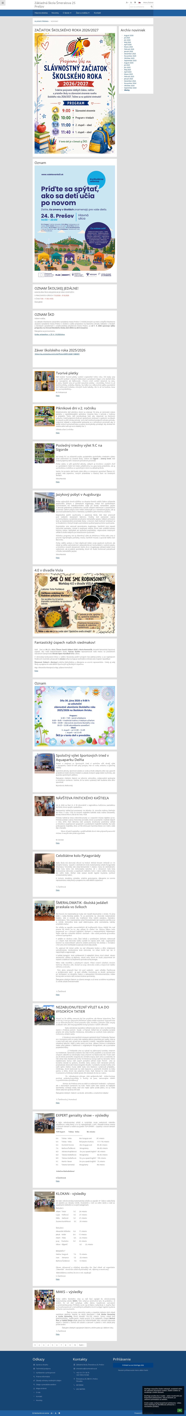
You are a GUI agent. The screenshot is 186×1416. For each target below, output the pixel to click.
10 (75, 1345)
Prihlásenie (148, 2)
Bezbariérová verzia (41, 1413)
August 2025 (128, 63)
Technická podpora (43, 1368)
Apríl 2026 (127, 44)
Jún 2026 (127, 40)
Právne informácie (43, 1376)
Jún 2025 (127, 67)
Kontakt (39, 1396)
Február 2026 (129, 49)
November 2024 (130, 83)
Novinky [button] (55, 13)
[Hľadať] (151, 6)
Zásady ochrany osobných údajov (48, 1380)
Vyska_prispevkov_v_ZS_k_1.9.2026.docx (50, 334)
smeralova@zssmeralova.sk (86, 1368)
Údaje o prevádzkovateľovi (46, 1384)
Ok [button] (180, 1410)
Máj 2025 (127, 69)
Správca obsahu (42, 1364)
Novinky (54, 21)
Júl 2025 (127, 65)
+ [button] (127, 2)
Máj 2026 (127, 42)
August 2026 (128, 35)
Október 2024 (129, 85)
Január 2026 (128, 51)
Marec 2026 (128, 47)
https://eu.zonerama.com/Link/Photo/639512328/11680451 (57, 354)
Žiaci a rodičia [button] (82, 13)
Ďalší (81, 1345)
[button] (135, 2)
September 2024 (130, 88)
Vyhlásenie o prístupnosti (45, 1372)
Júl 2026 (127, 38)
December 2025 (130, 54)
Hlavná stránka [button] (41, 13)
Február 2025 (129, 76)
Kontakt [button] (97, 13)
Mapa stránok (41, 1388)
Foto (57, 395)
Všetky (127, 90)
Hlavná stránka (41, 21)
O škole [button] (66, 13)
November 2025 (130, 56)
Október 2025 (129, 58)
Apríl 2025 (127, 72)
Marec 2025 (128, 74)
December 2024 (130, 81)
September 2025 (130, 60)
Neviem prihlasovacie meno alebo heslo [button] (133, 1370)
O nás (38, 1392)
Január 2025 (128, 79)
